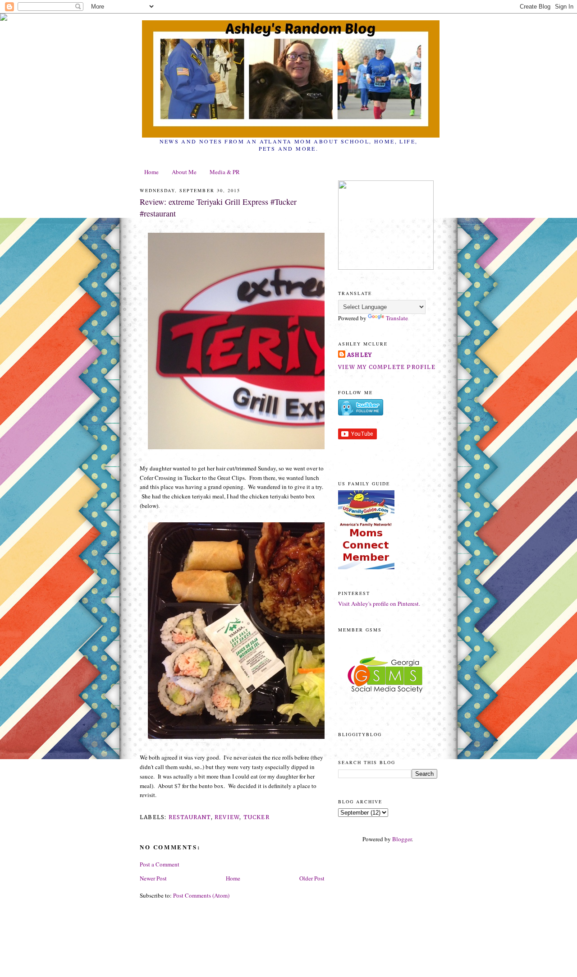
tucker (256, 817)
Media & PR (225, 172)
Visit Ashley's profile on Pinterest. (379, 603)
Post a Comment (159, 864)
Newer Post (153, 878)
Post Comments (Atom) (201, 895)
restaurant (190, 817)
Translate (397, 318)
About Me (184, 172)
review (227, 817)
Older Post (312, 878)
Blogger (402, 839)
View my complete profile (386, 367)
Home (151, 172)
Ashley (359, 354)
